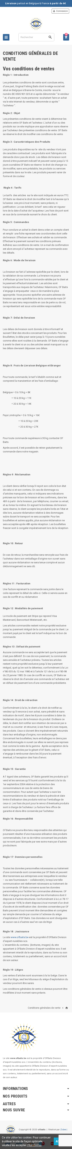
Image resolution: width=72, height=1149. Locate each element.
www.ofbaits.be (19, 937)
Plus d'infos (34, 1145)
